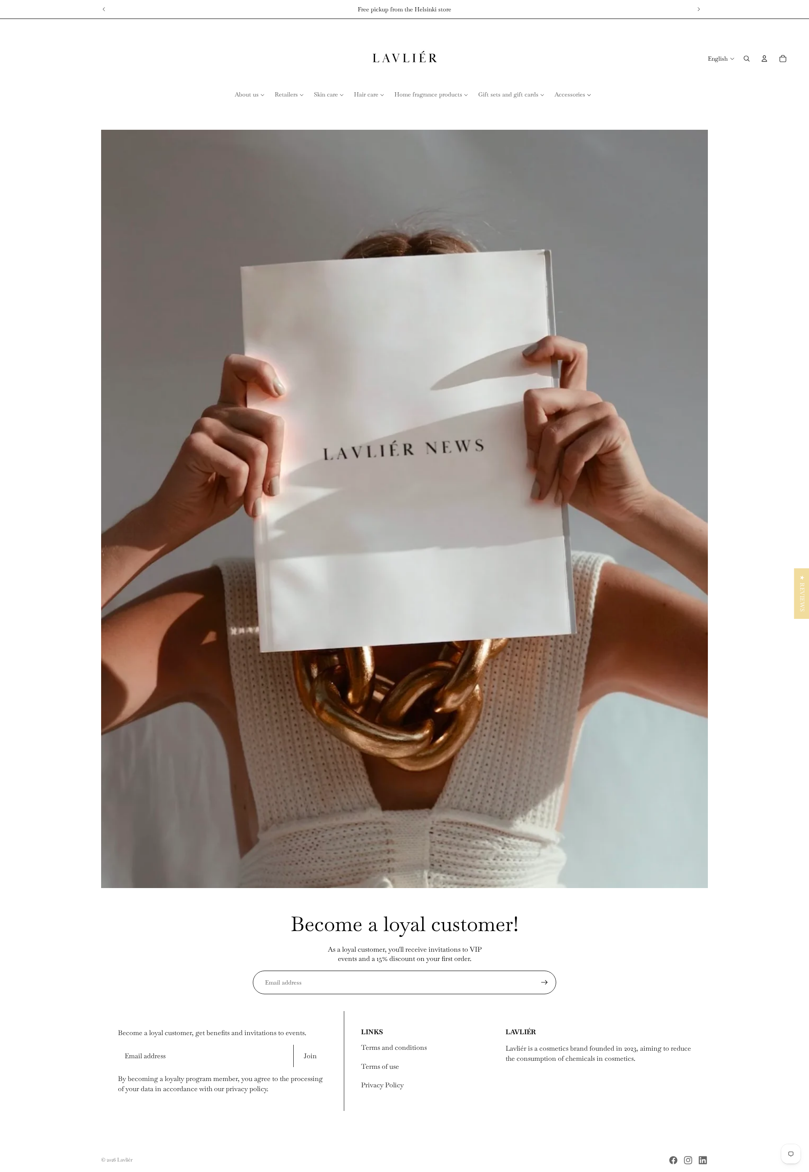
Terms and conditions (394, 1047)
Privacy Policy (382, 1085)
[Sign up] (544, 982)
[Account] (764, 58)
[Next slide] (698, 9)
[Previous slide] (104, 9)
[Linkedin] (703, 1160)
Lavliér (125, 1159)
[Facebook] (673, 1160)
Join (310, 1056)
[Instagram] (688, 1160)
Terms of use (380, 1066)
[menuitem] (249, 94)
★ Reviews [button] (802, 593)
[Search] (746, 58)
